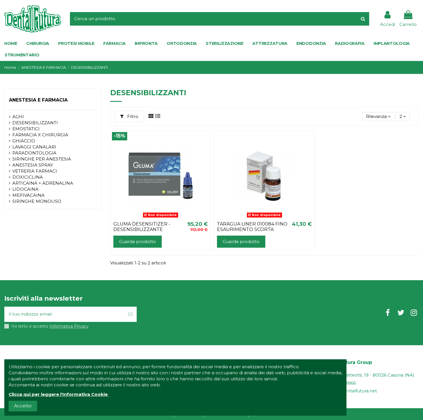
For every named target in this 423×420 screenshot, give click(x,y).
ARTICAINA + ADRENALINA (42, 183)
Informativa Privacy (69, 326)
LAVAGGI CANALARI (34, 147)
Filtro (132, 116)
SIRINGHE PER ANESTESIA (41, 159)
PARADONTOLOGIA (34, 153)
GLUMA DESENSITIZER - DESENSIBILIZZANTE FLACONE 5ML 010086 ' (141, 229)
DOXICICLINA (27, 177)
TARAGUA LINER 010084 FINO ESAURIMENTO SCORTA (252, 226)
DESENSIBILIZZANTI (35, 122)
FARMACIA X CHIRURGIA (40, 135)
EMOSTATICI (26, 128)
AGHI (18, 116)
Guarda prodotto (137, 241)
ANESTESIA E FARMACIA (38, 100)
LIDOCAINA (25, 189)
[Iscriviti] (130, 314)
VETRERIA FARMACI (34, 171)
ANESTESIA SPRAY (32, 165)
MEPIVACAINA (28, 195)
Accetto (23, 405)
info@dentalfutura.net (353, 391)
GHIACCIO (23, 141)
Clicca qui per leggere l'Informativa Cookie (58, 394)
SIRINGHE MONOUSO (36, 201)
